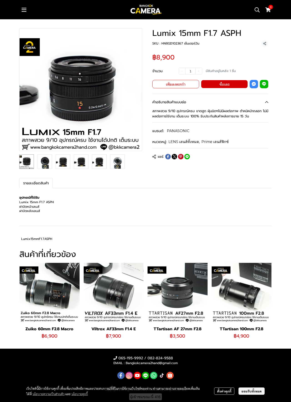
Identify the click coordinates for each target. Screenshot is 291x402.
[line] (145, 375)
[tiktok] (162, 375)
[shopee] (170, 375)
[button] (257, 10)
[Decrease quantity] (182, 71)
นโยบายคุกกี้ (79, 394)
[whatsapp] (153, 375)
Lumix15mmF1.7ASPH (36, 239)
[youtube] (137, 375)
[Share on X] (174, 156)
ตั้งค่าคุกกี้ (224, 391)
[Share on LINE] (187, 156)
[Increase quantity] (199, 71)
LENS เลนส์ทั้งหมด (184, 142)
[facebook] (121, 375)
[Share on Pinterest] (180, 156)
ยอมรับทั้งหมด (251, 391)
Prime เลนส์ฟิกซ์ (215, 142)
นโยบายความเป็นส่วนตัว (49, 394)
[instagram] (129, 375)
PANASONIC (178, 131)
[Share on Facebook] (168, 156)
